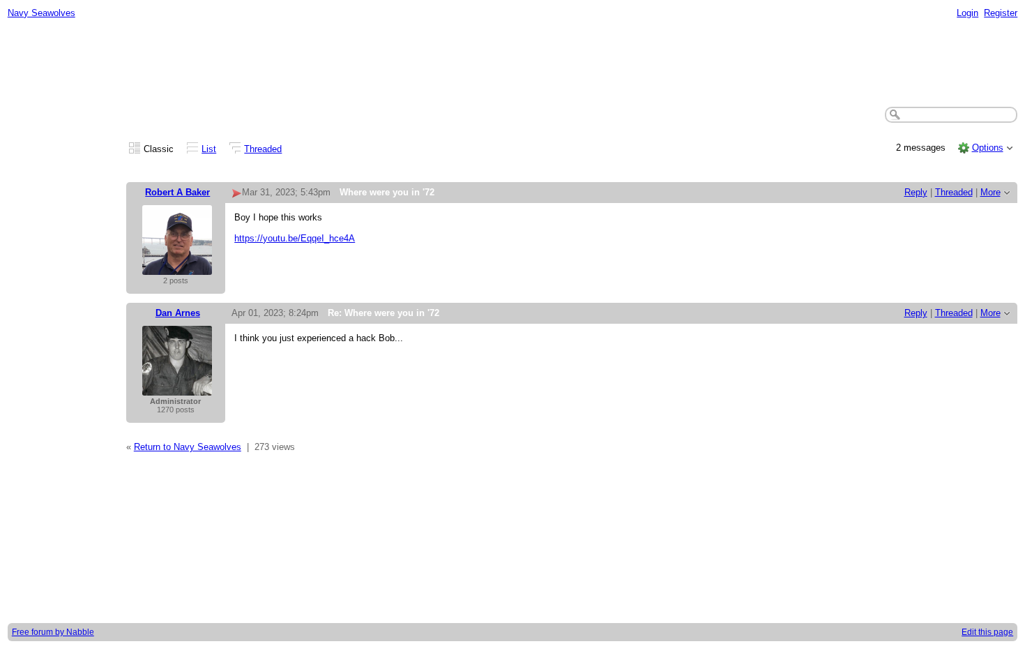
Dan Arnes (177, 313)
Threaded (263, 149)
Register (1000, 13)
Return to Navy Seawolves (187, 447)
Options (987, 147)
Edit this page (987, 632)
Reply (915, 192)
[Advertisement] (512, 63)
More (990, 192)
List (209, 149)
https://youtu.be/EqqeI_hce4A (294, 238)
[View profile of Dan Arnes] (177, 388)
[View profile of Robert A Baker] (177, 267)
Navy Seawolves (41, 13)
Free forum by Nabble (53, 632)
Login (967, 13)
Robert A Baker (177, 192)
